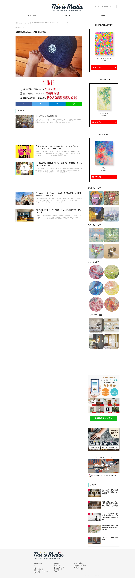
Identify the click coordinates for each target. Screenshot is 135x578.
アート (36, 565)
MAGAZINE (32, 15)
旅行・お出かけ (38, 569)
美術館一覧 (57, 565)
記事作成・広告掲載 (80, 565)
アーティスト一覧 (59, 567)
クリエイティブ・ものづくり (42, 571)
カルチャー (37, 567)
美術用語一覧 (58, 569)
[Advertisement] (49, 138)
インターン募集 (78, 569)
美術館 (103, 15)
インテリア (37, 573)
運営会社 (76, 567)
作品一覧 (56, 571)
